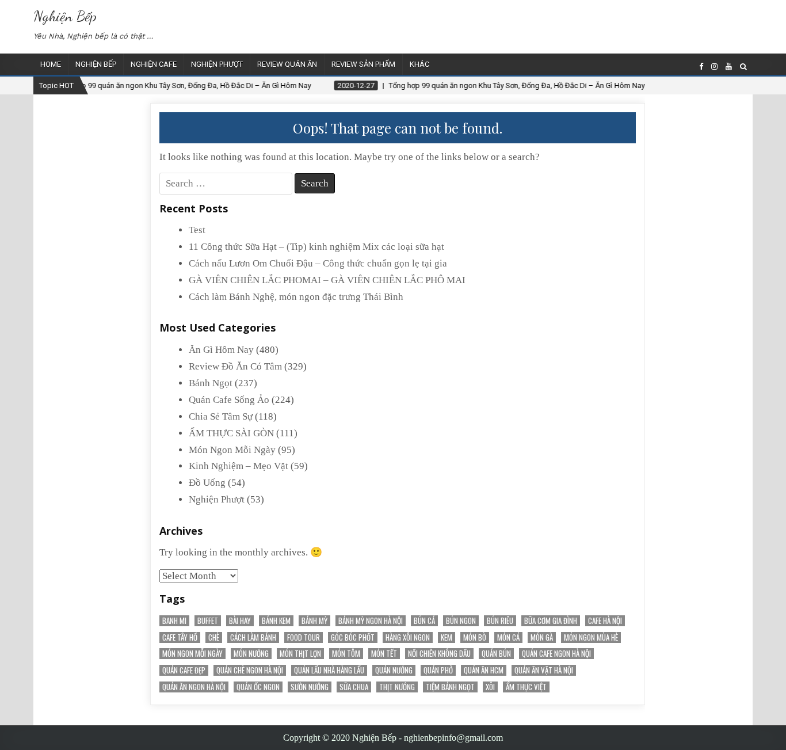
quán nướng (394, 670)
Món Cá (508, 637)
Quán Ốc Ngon (258, 687)
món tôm (346, 653)
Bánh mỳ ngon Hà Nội (370, 620)
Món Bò (474, 637)
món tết (384, 653)
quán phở (438, 670)
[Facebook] (701, 66)
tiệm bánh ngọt (450, 687)
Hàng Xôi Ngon (408, 637)
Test (197, 229)
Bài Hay (240, 620)
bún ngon (461, 620)
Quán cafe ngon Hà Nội (556, 653)
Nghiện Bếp (65, 16)
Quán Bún (496, 653)
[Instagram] (714, 66)
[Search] (743, 66)
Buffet (207, 620)
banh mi (174, 620)
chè (213, 637)
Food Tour (303, 637)
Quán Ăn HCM (483, 670)
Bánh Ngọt (210, 383)
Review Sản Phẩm (363, 64)
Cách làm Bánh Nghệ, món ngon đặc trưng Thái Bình (296, 296)
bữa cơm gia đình (550, 620)
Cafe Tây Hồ (179, 637)
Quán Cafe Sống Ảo (229, 399)
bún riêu (500, 620)
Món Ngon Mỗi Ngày (232, 449)
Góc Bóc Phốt (353, 637)
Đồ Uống (207, 482)
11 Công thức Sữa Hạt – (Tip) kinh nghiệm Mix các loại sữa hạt (316, 246)
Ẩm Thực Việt (526, 687)
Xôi (490, 687)
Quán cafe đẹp (183, 670)
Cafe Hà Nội (605, 620)
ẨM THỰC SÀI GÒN (231, 433)
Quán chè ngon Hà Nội (249, 670)
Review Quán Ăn (287, 64)
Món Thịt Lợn (300, 653)
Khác (419, 64)
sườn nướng (310, 687)
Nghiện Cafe (154, 64)
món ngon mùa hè (591, 637)
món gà (542, 637)
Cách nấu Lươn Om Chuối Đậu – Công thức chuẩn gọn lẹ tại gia (318, 263)
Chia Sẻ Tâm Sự (221, 416)
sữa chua (353, 687)
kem (446, 637)
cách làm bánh (253, 637)
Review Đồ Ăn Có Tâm (235, 366)
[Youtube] (729, 66)
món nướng (251, 653)
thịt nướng (397, 687)
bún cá (424, 620)
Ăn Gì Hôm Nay (221, 349)
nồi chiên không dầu (439, 653)
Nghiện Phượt (217, 64)
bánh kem (276, 620)
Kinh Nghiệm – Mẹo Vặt (238, 465)
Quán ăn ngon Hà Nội (194, 687)
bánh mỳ (314, 620)
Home (50, 64)
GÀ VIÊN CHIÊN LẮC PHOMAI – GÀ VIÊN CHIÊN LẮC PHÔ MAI (327, 280)
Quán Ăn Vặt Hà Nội (543, 670)
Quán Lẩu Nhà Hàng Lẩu (329, 670)
